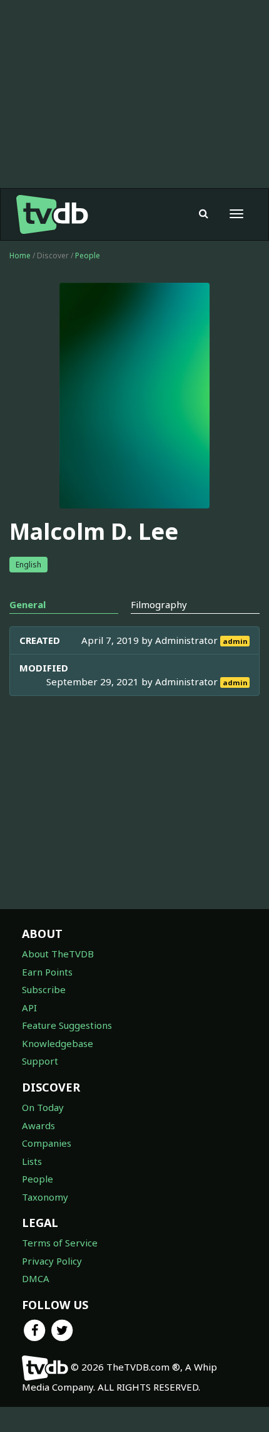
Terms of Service (60, 1242)
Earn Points (47, 972)
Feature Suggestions (67, 1025)
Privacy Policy (52, 1261)
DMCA (35, 1278)
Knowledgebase (57, 1043)
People (87, 255)
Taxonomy (45, 1197)
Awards (38, 1125)
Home (20, 255)
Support (40, 1061)
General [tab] (27, 604)
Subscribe (44, 989)
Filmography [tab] (159, 604)
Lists (32, 1161)
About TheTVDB (58, 953)
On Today (43, 1107)
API (29, 1007)
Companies (46, 1143)
